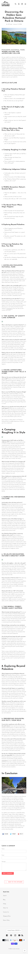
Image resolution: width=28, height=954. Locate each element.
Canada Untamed (15, 948)
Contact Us (6, 912)
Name (3, 848)
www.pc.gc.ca (10, 308)
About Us (5, 908)
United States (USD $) (13, 930)
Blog (4, 899)
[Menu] (25, 4)
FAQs (4, 903)
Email (3, 855)
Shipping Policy (7, 916)
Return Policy (6, 920)
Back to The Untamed (15, 881)
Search (5, 895)
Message (3, 861)
